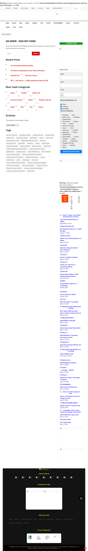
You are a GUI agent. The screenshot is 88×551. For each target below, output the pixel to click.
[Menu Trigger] (81, 498)
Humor (64, 128)
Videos (48, 8)
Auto (73, 115)
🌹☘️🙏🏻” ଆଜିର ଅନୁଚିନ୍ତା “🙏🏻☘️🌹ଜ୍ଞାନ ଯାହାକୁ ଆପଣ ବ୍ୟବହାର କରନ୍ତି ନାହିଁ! (29, 80)
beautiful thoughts (12, 135)
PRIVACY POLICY (69, 519)
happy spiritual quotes (13, 140)
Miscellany (65, 132)
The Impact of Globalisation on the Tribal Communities (27, 70)
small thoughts (46, 151)
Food (14, 27)
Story (18, 160)
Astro (21, 27)
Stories (12, 93)
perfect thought (36, 146)
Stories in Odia (10, 160)
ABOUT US (16, 519)
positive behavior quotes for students (17, 149)
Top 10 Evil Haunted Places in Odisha (21, 65)
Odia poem (42, 140)
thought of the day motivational (33, 168)
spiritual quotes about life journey (32, 154)
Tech (41, 23)
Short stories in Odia (33, 151)
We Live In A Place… (31, 75)
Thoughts (40, 8)
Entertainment (58, 23)
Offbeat (16, 8)
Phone (62, 90)
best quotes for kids (22, 138)
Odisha (14, 23)
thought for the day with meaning (37, 162)
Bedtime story (10, 138)
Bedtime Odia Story (38, 135)
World (27, 23)
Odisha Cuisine (45, 143)
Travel (8, 27)
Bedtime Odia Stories (25, 135)
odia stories (21, 143)
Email (62, 82)
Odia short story (11, 143)
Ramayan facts (10, 151)
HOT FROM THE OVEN (71, 202)
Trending (23, 93)
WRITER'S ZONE (71, 43)
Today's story (30, 171)
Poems (33, 8)
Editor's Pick (36, 93)
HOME (10, 519)
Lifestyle (76, 23)
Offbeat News (66, 134)
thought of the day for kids (14, 168)
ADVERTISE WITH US (26, 519)
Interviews (65, 130)
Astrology (65, 115)
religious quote (21, 151)
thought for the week (28, 165)
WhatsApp (65, 109)
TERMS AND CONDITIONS (15, 523)
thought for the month (13, 165)
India (20, 23)
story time (35, 160)
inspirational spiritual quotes (29, 140)
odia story (30, 143)
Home (7, 23)
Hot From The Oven (16, 100)
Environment (66, 121)
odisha (37, 143)
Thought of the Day (45, 100)
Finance (34, 23)
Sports (48, 23)
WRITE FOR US (59, 519)
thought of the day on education (15, 171)
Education (77, 117)
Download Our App (57, 8)
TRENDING (79, 199)
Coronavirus (33, 138)
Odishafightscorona (12, 146)
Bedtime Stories (50, 135)
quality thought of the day (37, 149)
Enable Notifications (71, 152)
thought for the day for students (16, 162)
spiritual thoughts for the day (15, 157)
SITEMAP (26, 523)
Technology (74, 141)
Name (62, 74)
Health (68, 23)
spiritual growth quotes (13, 154)
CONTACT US (41, 519)
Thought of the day (42, 165)
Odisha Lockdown (24, 146)
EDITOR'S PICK (65, 198)
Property (8, 8)
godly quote (49, 138)
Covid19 (41, 138)
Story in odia (26, 160)
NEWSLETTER (50, 519)
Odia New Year (14, 75)
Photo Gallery (24, 8)
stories (42, 157)
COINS (35, 519)
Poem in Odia (47, 146)
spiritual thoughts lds (32, 157)
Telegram (65, 106)
